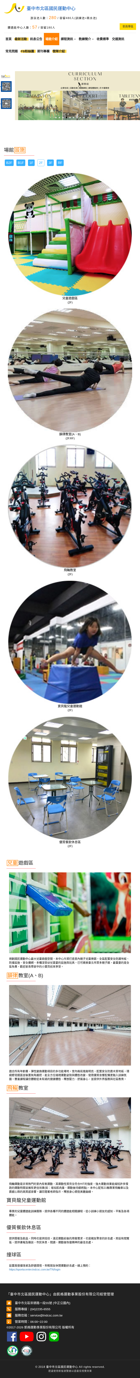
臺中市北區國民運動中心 (51, 8)
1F (31, 163)
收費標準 (103, 39)
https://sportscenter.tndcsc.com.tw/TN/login (34, 1269)
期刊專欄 (43, 51)
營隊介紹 (59, 51)
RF (60, 163)
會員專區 (127, 26)
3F (50, 163)
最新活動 (21, 39)
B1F (21, 163)
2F (41, 163)
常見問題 (11, 51)
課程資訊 (67, 39)
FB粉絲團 (27, 51)
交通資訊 (118, 39)
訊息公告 (36, 39)
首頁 (8, 39)
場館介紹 (51, 39)
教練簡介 (85, 39)
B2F (9, 163)
